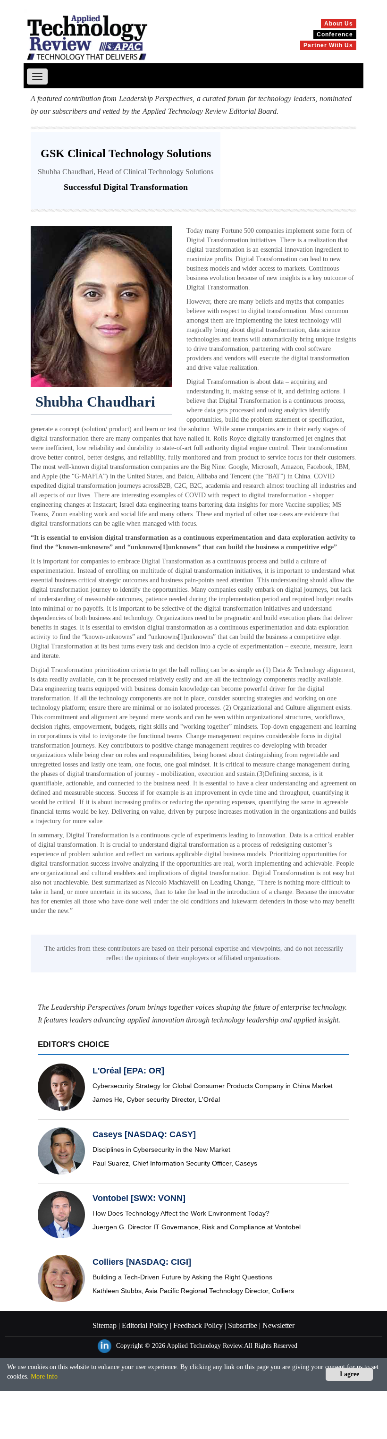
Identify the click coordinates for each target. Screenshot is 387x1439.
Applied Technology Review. (205, 1345)
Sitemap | (106, 1325)
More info (44, 1376)
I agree (349, 1374)
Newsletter (277, 1325)
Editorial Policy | (145, 1325)
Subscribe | (243, 1325)
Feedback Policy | (198, 1325)
